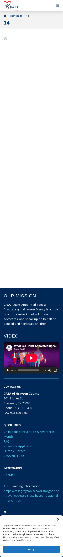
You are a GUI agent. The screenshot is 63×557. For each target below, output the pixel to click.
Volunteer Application (19, 446)
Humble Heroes (14, 451)
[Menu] (57, 5)
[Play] (8, 370)
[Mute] (50, 370)
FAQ (6, 441)
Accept (31, 549)
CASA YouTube (14, 456)
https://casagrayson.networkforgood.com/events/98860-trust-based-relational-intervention (31, 495)
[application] (31, 357)
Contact (9, 475)
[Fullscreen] (55, 370)
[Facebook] (5, 512)
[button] (58, 519)
